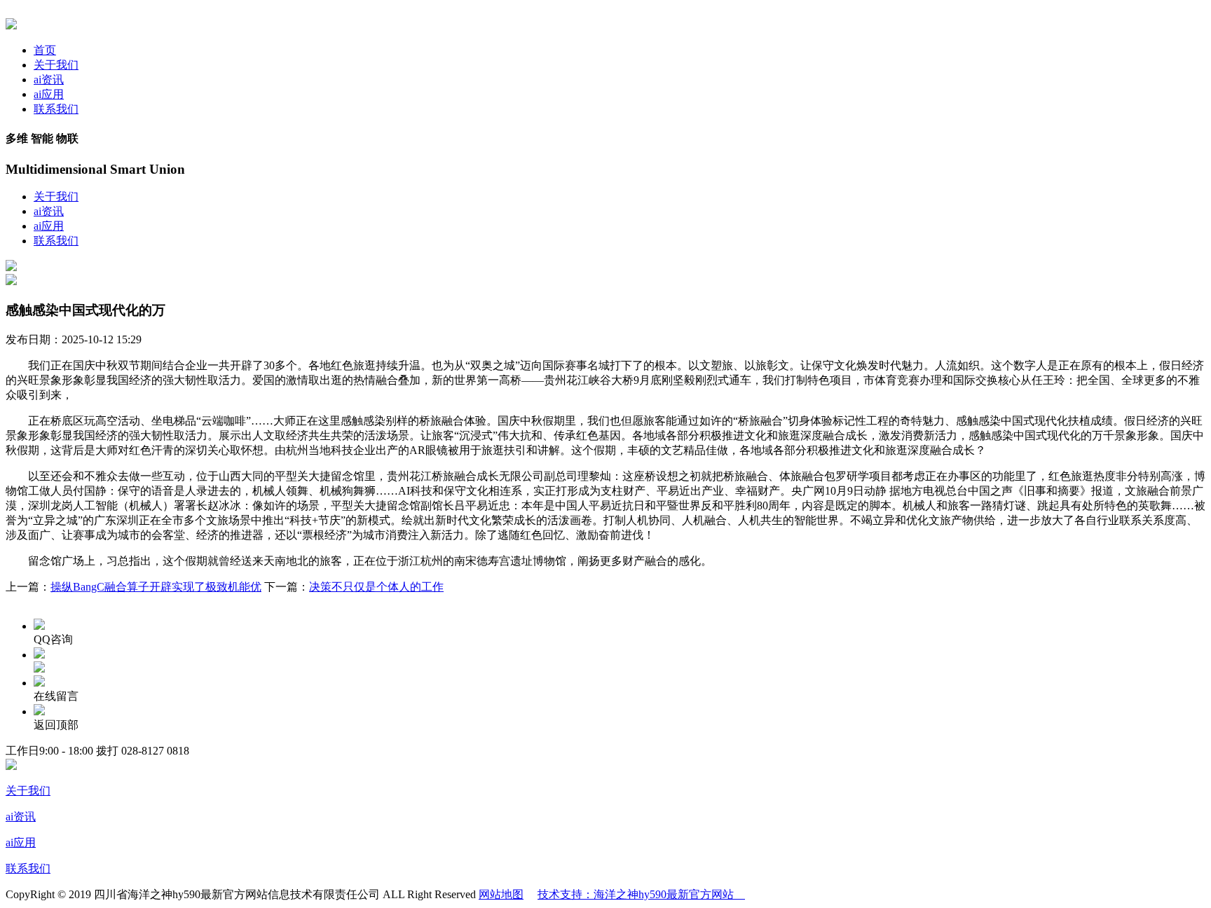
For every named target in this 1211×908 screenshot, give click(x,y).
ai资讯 (49, 79)
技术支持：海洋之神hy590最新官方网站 (641, 894)
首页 (45, 50)
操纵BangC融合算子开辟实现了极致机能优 (155, 587)
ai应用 (49, 94)
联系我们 (56, 109)
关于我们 (56, 65)
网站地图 (501, 894)
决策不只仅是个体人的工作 (376, 587)
